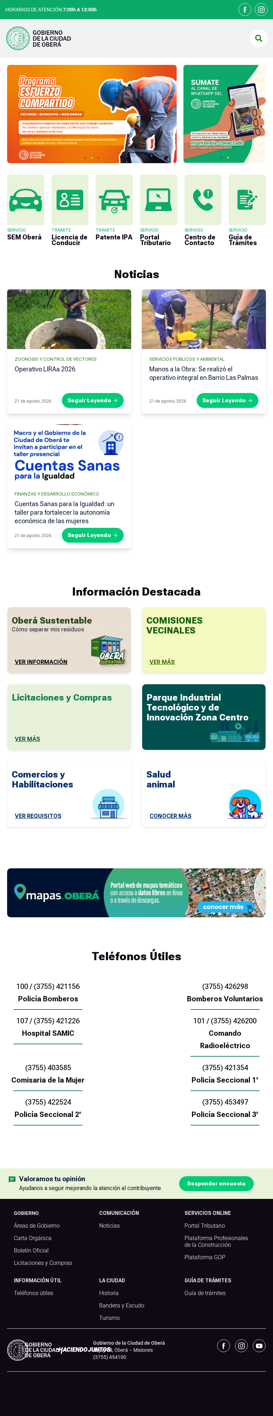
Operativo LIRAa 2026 (45, 369)
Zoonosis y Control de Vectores (56, 359)
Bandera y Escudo (121, 1305)
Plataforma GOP (204, 1257)
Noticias (109, 1226)
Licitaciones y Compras (43, 1263)
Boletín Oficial (31, 1251)
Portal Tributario (204, 1226)
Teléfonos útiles (33, 1293)
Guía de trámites (205, 1293)
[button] (259, 38)
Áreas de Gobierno (37, 1226)
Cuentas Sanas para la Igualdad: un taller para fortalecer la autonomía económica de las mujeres (64, 512)
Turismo (109, 1318)
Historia (109, 1293)
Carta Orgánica (33, 1238)
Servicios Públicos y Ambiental (187, 359)
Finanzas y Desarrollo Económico (57, 494)
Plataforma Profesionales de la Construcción (216, 1241)
